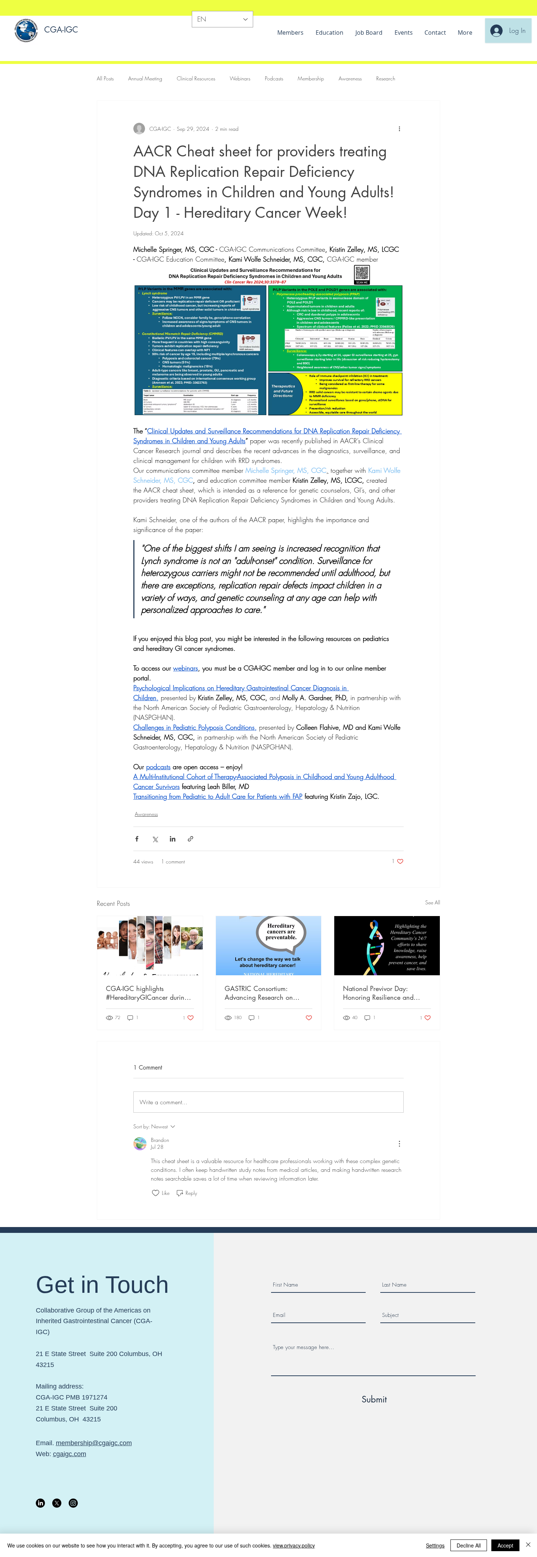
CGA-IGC (61, 29)
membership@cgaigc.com (94, 1443)
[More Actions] (399, 1143)
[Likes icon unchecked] (155, 1193)
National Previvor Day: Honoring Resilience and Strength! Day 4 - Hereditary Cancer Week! (383, 993)
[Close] (528, 1545)
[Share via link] (190, 838)
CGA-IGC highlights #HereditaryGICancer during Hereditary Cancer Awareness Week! (149, 993)
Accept (505, 1545)
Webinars (240, 78)
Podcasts (274, 78)
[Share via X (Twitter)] (154, 838)
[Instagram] (73, 1503)
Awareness (350, 78)
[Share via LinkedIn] (172, 838)
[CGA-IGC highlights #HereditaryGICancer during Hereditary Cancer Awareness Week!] (150, 945)
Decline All (469, 1545)
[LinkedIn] (40, 1503)
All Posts (105, 78)
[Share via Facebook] (136, 838)
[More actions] (399, 128)
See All (432, 902)
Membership (311, 78)
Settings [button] (435, 1545)
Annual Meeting (145, 78)
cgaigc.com (69, 1454)
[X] (56, 1503)
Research (385, 78)
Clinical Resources (196, 78)
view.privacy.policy (294, 1545)
